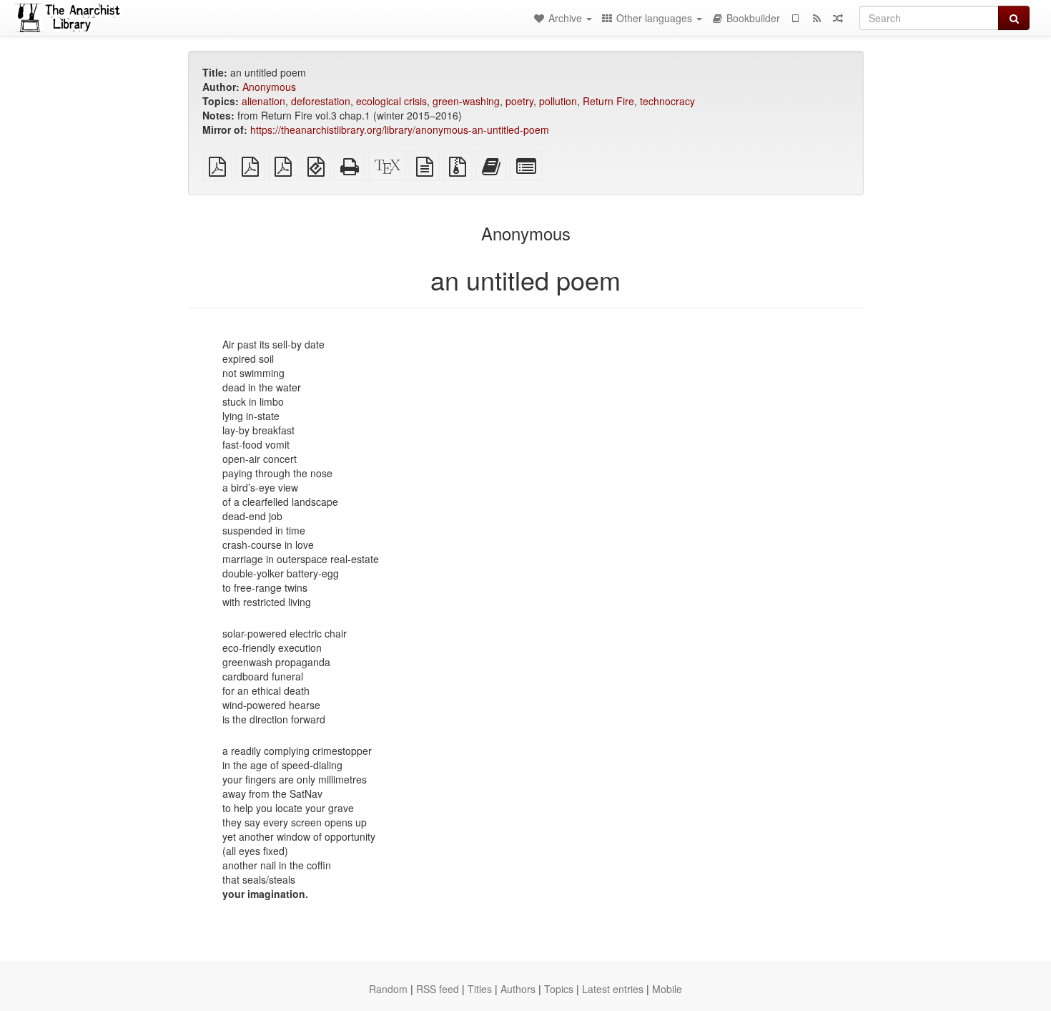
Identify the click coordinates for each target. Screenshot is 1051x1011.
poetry (519, 101)
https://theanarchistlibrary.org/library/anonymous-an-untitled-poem (399, 129)
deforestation (320, 101)
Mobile (667, 989)
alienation (263, 101)
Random (388, 989)
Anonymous (269, 86)
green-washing (466, 101)
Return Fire (608, 101)
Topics (558, 989)
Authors (518, 989)
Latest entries (612, 989)
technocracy (667, 101)
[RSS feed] (816, 18)
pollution (558, 101)
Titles (480, 989)
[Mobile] (795, 18)
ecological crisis (391, 101)
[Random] (838, 18)
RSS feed (437, 989)
